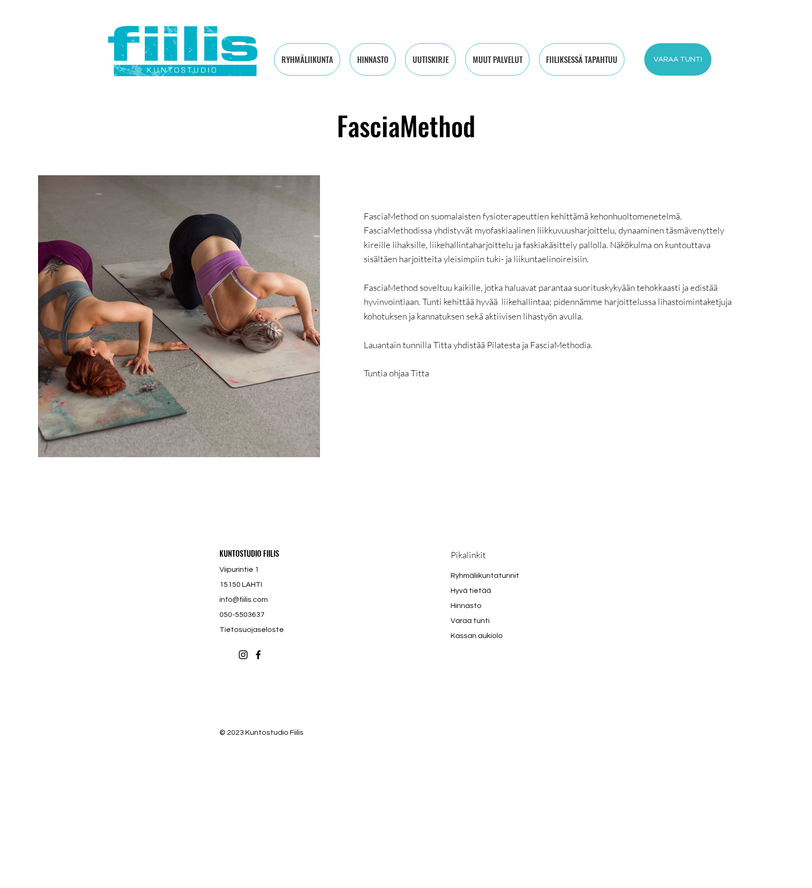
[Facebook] (258, 655)
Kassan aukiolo (477, 635)
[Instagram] (243, 655)
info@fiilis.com (243, 599)
